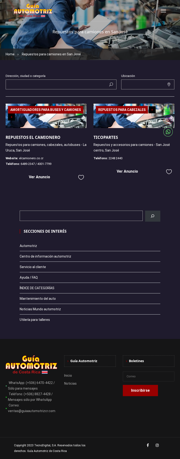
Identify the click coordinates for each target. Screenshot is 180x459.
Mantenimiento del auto (38, 298)
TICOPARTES (106, 137)
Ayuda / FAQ (29, 277)
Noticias (70, 383)
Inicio (68, 375)
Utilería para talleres (35, 320)
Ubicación (128, 76)
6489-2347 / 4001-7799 (36, 164)
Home (10, 54)
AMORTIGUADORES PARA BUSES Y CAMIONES (45, 110)
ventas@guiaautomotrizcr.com (31, 411)
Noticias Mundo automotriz (40, 309)
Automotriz (28, 246)
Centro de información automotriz (45, 256)
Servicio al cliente (33, 267)
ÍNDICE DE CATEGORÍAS (37, 288)
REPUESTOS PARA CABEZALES (122, 110)
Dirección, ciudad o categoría (25, 76)
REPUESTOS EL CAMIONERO (33, 137)
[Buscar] (152, 216)
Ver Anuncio (39, 177)
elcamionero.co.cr (31, 158)
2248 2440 (115, 158)
